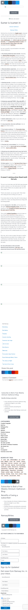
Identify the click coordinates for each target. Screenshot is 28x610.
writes (20, 60)
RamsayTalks (4, 439)
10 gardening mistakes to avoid (16, 41)
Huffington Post (4, 427)
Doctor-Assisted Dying (20, 465)
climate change (4, 463)
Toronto (12, 473)
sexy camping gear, (5, 40)
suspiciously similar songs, (10, 166)
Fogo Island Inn (22, 466)
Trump (25, 473)
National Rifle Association (9, 55)
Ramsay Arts (6, 600)
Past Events (3, 434)
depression (13, 465)
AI (1, 459)
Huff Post (3, 425)
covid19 (2, 465)
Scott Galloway (17, 472)
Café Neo (13, 45)
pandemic (7, 472)
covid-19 (23, 463)
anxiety (4, 459)
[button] (3, 372)
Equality (9, 466)
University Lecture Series (6, 451)
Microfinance (5, 347)
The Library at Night (7, 360)
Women (18, 475)
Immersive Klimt (19, 108)
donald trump (3, 466)
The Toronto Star (5, 446)
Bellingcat (6, 461)
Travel (2, 448)
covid (20, 463)
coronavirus (16, 463)
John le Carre (5, 343)
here (23, 97)
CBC (14, 461)
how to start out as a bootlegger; (19, 146)
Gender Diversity (4, 468)
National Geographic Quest (12, 206)
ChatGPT (18, 461)
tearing (6, 141)
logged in (11, 379)
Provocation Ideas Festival (8, 354)
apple (8, 459)
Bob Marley (5, 330)
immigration (21, 468)
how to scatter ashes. (11, 147)
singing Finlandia (12, 168)
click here (17, 247)
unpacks (7, 63)
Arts (19, 459)
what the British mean (10, 77)
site (8, 87)
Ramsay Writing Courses (9, 601)
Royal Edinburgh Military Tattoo (9, 357)
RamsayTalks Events (8, 603)
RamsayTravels (6, 605)
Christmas (23, 461)
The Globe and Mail (5, 442)
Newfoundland (20, 470)
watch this (10, 120)
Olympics (3, 472)
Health (16, 468)
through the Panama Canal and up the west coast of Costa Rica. (13, 209)
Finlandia (4, 333)
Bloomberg (5, 327)
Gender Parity (11, 468)
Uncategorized (4, 449)
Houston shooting (6, 337)
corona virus (10, 463)
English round (18, 33)
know (2, 125)
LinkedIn (3, 428)
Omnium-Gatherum (14, 26)
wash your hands (12, 475)
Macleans (3, 430)
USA (2, 475)
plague (12, 472)
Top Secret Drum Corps (20, 163)
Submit (5, 563)
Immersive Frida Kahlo (7, 108)
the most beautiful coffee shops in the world (11, 43)
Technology (8, 473)
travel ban (21, 473)
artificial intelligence (14, 459)
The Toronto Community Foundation (9, 444)
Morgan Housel (13, 470)
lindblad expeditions (5, 470)
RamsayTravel (4, 441)
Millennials (4, 350)
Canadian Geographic (6, 423)
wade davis (6, 475)
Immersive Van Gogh (16, 106)
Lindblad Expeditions (12, 213)
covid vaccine (7, 465)
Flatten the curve (15, 466)
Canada (10, 461)
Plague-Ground (4, 435)
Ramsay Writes (14, 30)
